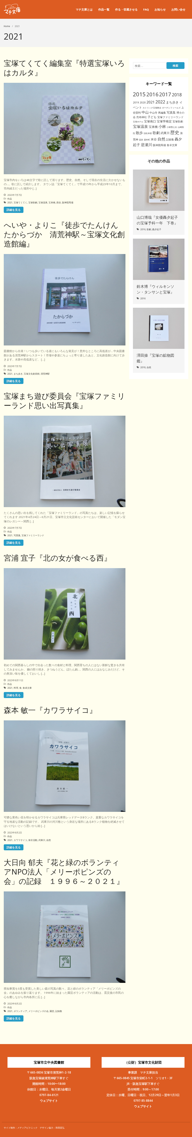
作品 (9, 198)
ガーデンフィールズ (171, 107)
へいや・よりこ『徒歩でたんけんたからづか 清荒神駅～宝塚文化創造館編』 (64, 234)
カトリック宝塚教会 (152, 107)
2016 (152, 94)
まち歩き (18, 373)
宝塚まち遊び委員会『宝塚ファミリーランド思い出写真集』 (64, 400)
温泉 (141, 139)
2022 (160, 102)
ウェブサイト (49, 1101)
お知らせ (160, 9)
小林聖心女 (172, 127)
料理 (16, 687)
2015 (139, 94)
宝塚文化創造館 (32, 373)
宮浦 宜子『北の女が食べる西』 (57, 558)
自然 (48, 840)
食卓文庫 (27, 687)
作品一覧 (104, 9)
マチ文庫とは (84, 9)
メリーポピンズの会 (38, 1011)
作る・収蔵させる (126, 9)
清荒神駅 (45, 373)
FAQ (146, 9)
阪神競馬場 (67, 202)
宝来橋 (52, 202)
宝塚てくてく (20, 202)
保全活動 (32, 840)
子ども (152, 117)
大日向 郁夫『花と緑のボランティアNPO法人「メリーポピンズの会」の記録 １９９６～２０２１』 (64, 871)
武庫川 (41, 840)
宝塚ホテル (138, 121)
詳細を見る (14, 210)
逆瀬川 (146, 144)
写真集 (17, 535)
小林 (162, 126)
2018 (177, 95)
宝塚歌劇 (32, 202)
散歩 (139, 132)
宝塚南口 (150, 121)
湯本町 (147, 139)
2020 (143, 102)
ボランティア (20, 1011)
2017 (165, 94)
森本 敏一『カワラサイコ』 (50, 710)
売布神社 (141, 117)
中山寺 (153, 112)
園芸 (52, 1011)
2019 (136, 102)
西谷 (58, 202)
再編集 (162, 112)
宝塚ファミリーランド (33, 535)
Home (7, 26)
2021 (10, 202)
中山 (145, 112)
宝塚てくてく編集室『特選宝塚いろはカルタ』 (64, 68)
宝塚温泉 (42, 202)
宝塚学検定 (164, 121)
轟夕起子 (156, 229)
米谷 (154, 139)
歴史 (174, 132)
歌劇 (156, 132)
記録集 (58, 1011)
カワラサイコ (20, 840)
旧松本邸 (148, 133)
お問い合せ (178, 9)
